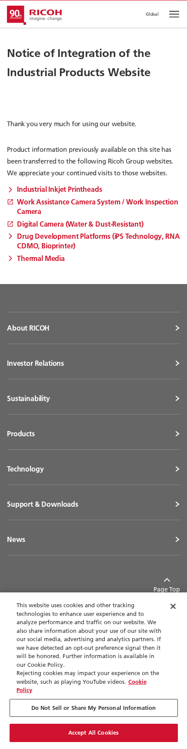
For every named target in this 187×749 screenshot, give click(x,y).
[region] (93, 670)
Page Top (167, 589)
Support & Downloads (42, 504)
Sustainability (28, 398)
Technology (25, 468)
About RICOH (28, 327)
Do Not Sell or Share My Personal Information (93, 707)
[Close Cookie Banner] (173, 606)
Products (21, 433)
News (16, 539)
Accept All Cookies (93, 732)
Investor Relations (35, 363)
